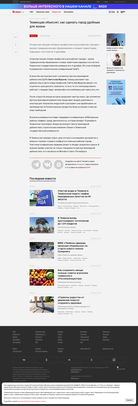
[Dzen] (91, 360)
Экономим (83, 332)
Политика (83, 334)
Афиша (105, 337)
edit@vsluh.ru (75, 372)
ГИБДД (60, 351)
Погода (60, 342)
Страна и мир (84, 339)
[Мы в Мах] (112, 12)
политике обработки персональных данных (31, 401)
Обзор (60, 334)
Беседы (60, 332)
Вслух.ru (18, 12)
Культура (106, 334)
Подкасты (38, 337)
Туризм (60, 339)
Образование (84, 337)
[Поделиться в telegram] (15, 52)
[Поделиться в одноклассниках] (15, 45)
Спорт (60, 337)
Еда (81, 342)
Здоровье (106, 339)
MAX (88, 167)
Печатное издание (41, 351)
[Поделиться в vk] (15, 37)
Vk (67, 167)
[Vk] (24, 360)
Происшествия (42, 12)
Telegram (80, 164)
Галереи (38, 348)
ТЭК (36, 342)
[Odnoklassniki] (46, 360)
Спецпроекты (17, 351)
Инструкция (16, 342)
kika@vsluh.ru (75, 378)
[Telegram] (69, 360)
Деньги (15, 337)
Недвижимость (40, 334)
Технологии (39, 339)
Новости (37, 18)
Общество (56, 12)
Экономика (68, 12)
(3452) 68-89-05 (76, 369)
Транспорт (106, 332)
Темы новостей (85, 348)
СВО (31, 12)
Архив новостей (108, 348)
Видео (15, 348)
